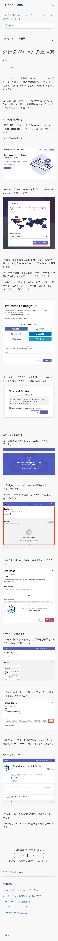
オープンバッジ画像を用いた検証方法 (22, 896)
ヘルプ (6, 15)
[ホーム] (14, 7)
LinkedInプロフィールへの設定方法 (20, 890)
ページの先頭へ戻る (13, 871)
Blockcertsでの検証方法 (15, 912)
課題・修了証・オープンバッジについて (29, 15)
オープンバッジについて (15, 907)
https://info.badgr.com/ (14, 138)
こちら (51, 494)
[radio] (21, 855)
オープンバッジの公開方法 (16, 901)
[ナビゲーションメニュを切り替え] (53, 5)
